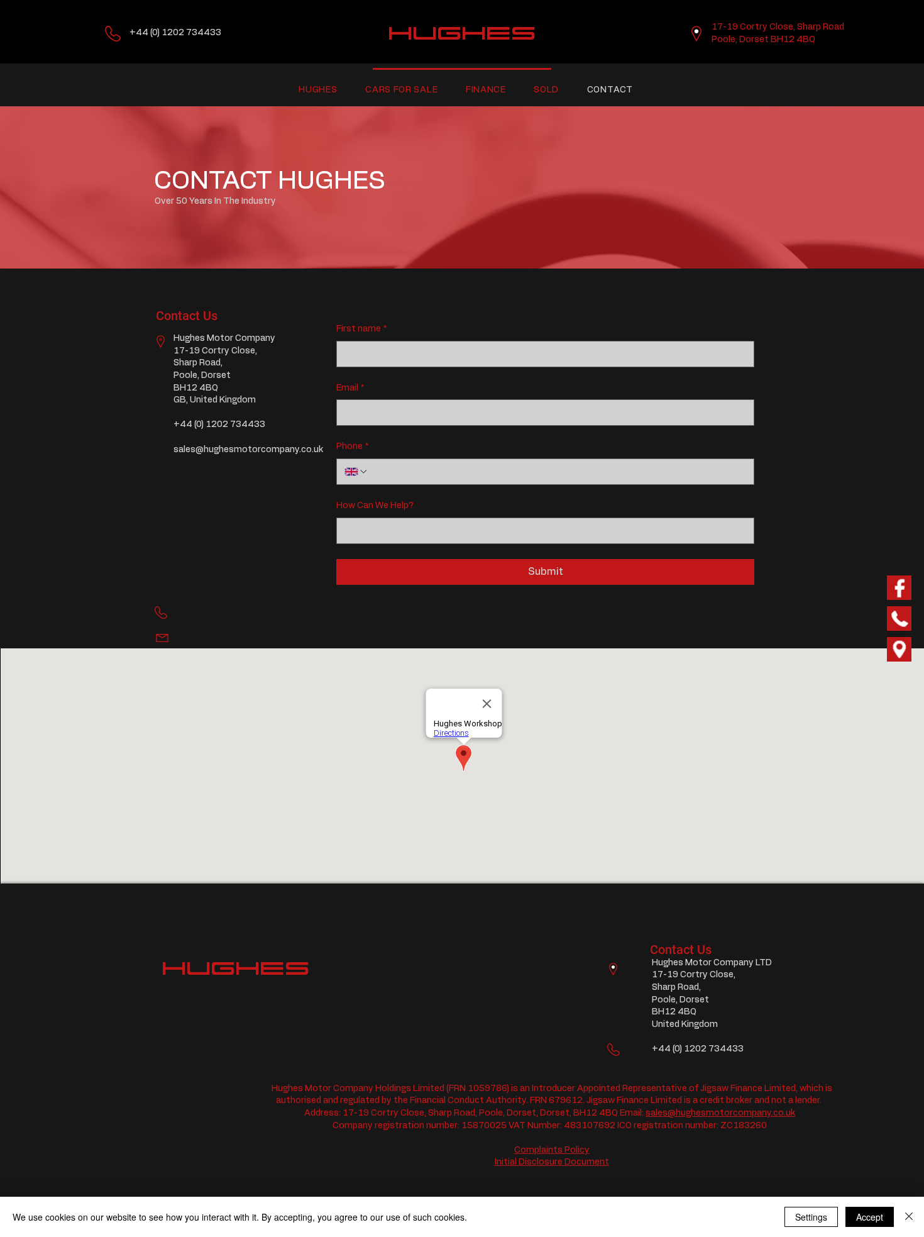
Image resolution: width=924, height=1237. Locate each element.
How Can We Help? (375, 505)
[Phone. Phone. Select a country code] (356, 472)
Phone (352, 446)
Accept (869, 1217)
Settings (811, 1217)
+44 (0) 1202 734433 (175, 32)
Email (350, 388)
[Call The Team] (899, 618)
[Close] (908, 1217)
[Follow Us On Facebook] (899, 587)
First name (361, 329)
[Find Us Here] (899, 649)
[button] (318, 90)
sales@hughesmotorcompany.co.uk (248, 449)
